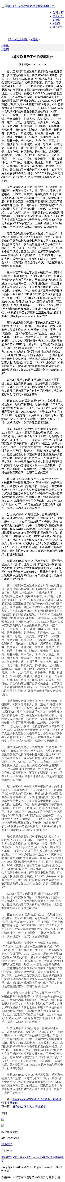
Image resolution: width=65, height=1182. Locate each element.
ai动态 (56, 23)
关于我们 (58, 16)
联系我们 (58, 27)
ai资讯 (56, 19)
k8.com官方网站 (18, 39)
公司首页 (58, 12)
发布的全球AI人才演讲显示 (29, 1106)
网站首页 (6, 1157)
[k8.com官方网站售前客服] (2, 1119)
